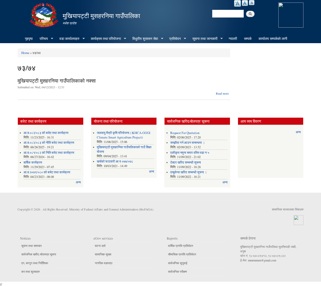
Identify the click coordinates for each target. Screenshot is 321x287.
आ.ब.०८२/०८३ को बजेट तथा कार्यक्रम (46, 133)
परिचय (42, 38)
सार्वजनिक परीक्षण (177, 271)
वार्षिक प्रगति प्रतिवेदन (180, 246)
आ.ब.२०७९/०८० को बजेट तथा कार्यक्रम (47, 172)
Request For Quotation (184, 133)
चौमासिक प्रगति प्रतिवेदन (182, 254)
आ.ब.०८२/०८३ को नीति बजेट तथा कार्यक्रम (49, 142)
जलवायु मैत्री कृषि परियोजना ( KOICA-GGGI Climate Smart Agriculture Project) (123, 135)
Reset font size (245, 3)
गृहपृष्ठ (29, 38)
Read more (222, 93)
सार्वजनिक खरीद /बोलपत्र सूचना (38, 254)
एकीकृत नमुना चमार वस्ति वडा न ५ (189, 153)
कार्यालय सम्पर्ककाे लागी (273, 38)
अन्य (78, 182)
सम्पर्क (248, 38)
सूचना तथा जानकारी (203, 38)
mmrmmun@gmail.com (262, 260)
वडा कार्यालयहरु (67, 38)
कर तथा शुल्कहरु (30, 271)
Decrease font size (252, 2)
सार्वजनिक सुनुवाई (177, 263)
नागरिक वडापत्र (103, 263)
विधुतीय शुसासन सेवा (143, 38)
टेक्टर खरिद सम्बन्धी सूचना (185, 162)
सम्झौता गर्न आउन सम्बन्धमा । (187, 142)
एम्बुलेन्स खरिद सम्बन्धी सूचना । (188, 172)
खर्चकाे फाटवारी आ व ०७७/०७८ (115, 161)
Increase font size (237, 3)
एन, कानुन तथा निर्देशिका (34, 263)
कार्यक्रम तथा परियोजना (104, 38)
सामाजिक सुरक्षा (103, 254)
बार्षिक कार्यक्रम (33, 162)
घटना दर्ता (100, 246)
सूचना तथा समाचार (31, 246)
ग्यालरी (233, 38)
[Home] (45, 14)
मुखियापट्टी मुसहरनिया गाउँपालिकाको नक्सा (57, 80)
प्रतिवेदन (173, 38)
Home (25, 52)
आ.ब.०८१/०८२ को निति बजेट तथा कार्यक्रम (49, 153)
